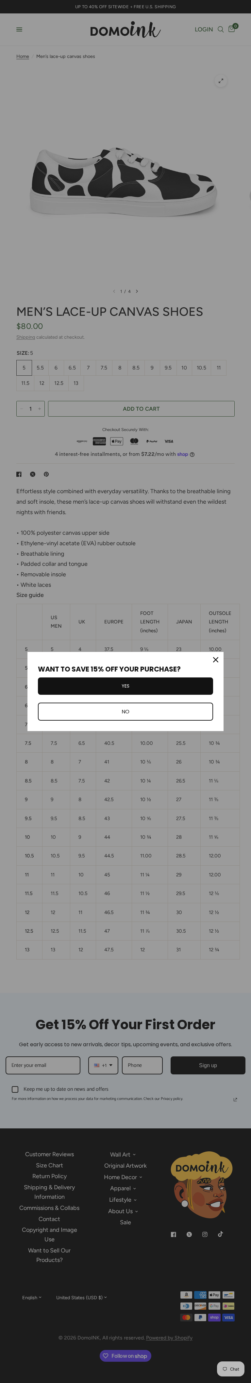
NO (125, 711)
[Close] (216, 660)
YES (125, 686)
